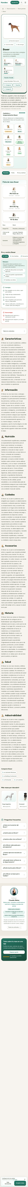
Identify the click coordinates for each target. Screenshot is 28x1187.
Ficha (12, 172)
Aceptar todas (20, 1183)
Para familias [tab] (15, 256)
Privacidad (14, 1179)
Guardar (18, 85)
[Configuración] (24, 1179)
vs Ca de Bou (19, 780)
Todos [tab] (6, 256)
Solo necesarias (8, 1183)
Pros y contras (21, 172)
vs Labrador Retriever (10, 772)
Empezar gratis (14, 952)
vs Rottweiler (7, 780)
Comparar (8, 85)
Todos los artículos (13, 927)
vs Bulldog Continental (10, 776)
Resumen (6, 172)
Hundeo (4, 2)
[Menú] (25, 2)
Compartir (8, 89)
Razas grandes (22, 8)
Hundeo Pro (15, 2)
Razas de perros (11, 8)
